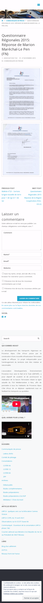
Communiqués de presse (15, 21)
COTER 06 (7, 465)
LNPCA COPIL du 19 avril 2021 (13, 518)
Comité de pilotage (9, 457)
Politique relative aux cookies (13, 594)
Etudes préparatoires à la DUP (14, 496)
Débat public (8, 485)
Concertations (7, 461)
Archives (5, 480)
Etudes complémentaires (12, 489)
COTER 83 (7, 473)
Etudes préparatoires (11, 492)
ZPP (4, 477)
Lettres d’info (8, 454)
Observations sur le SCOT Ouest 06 (15, 521)
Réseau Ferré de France (11, 554)
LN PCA (4, 550)
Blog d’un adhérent (9, 546)
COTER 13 (7, 469)
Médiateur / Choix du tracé (13, 500)
